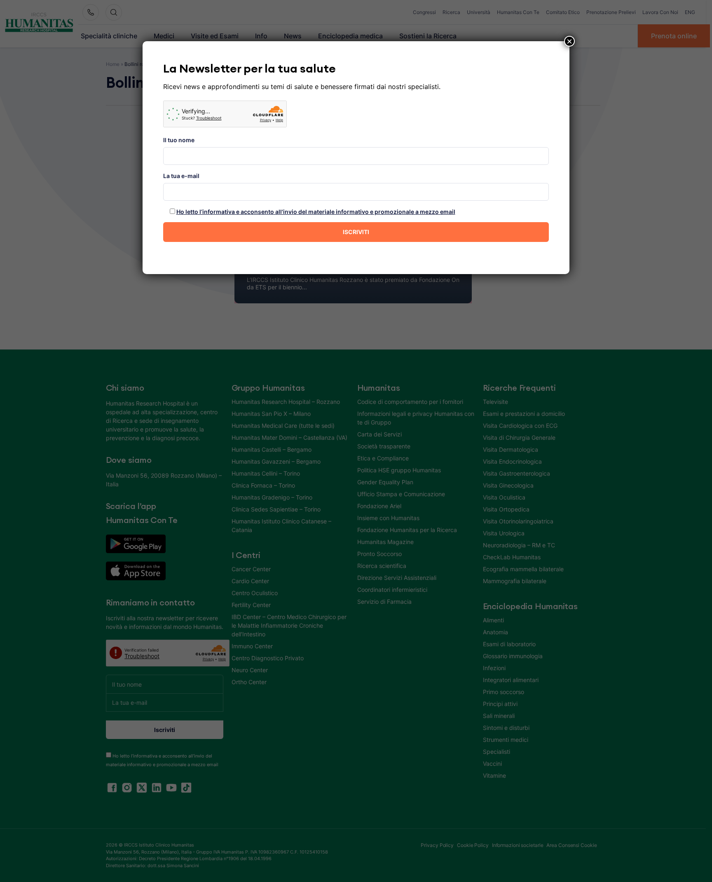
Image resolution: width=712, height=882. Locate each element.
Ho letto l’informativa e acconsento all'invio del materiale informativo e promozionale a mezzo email (315, 211)
